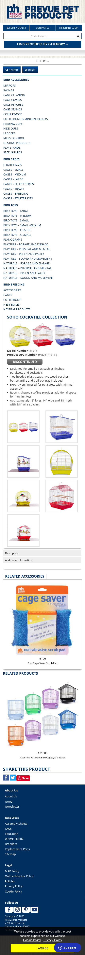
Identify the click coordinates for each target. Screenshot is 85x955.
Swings (8, 90)
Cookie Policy (13, 891)
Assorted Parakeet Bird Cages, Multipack (42, 755)
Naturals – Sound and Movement (28, 278)
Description (12, 553)
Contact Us (42, 27)
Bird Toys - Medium (17, 215)
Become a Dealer (16, 27)
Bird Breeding (14, 284)
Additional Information (18, 560)
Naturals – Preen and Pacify (24, 273)
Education (11, 834)
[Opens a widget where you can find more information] (67, 948)
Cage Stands (12, 109)
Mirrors (9, 85)
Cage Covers (12, 100)
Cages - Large (13, 179)
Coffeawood (12, 114)
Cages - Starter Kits (18, 198)
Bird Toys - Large (15, 211)
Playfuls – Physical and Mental (26, 249)
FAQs (8, 828)
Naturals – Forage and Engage (26, 263)
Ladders (9, 133)
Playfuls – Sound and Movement (27, 258)
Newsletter (12, 806)
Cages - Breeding (15, 193)
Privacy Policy (14, 886)
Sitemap (10, 854)
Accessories (12, 290)
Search (13, 70)
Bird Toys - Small (16, 220)
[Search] (78, 36)
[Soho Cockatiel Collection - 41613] (42, 335)
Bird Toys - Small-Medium (22, 225)
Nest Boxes (11, 304)
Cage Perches (13, 104)
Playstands (11, 147)
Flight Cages (12, 165)
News (8, 801)
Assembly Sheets (16, 823)
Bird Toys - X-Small (17, 235)
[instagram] (17, 910)
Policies (10, 881)
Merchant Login (68, 27)
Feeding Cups (13, 124)
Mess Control (14, 138)
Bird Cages (11, 159)
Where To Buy (14, 839)
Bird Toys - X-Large (17, 230)
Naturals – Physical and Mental (27, 268)
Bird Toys (10, 205)
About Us (11, 796)
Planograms (12, 239)
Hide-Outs (10, 128)
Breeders (11, 844)
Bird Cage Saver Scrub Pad (42, 661)
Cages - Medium (14, 174)
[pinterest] (26, 910)
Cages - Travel (13, 189)
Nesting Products (16, 143)
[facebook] (9, 910)
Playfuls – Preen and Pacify (23, 254)
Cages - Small (13, 170)
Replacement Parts (17, 849)
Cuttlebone (12, 300)
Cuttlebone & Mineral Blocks (25, 119)
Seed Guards (12, 152)
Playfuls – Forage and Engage (25, 244)
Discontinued (25, 362)
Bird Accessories (16, 80)
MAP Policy (12, 871)
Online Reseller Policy (19, 876)
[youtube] (34, 910)
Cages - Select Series (18, 184)
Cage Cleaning (14, 95)
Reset (31, 70)
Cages (7, 295)
